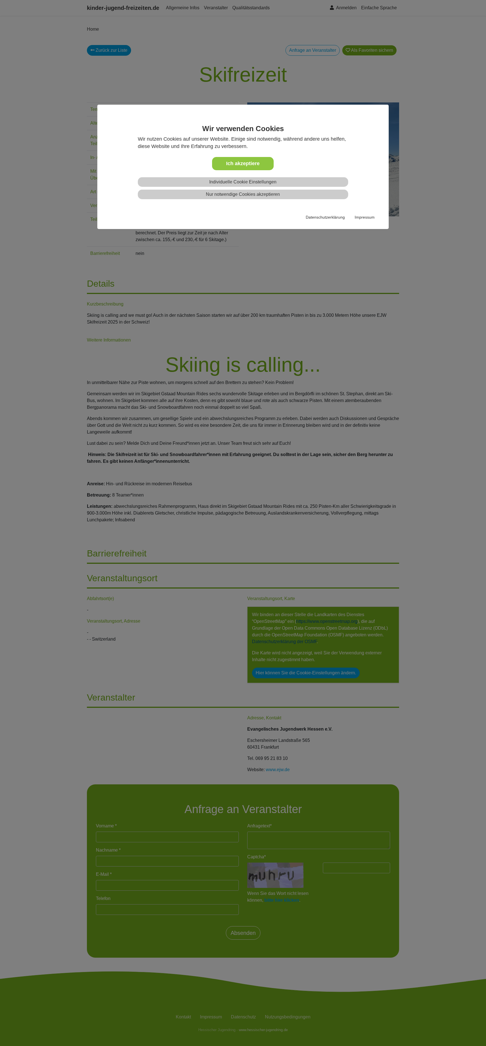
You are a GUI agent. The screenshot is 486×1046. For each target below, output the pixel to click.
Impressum (365, 217)
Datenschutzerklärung (325, 217)
